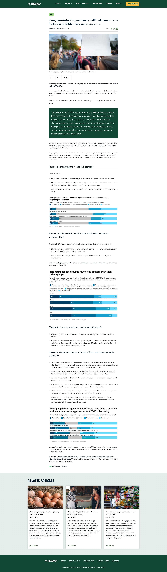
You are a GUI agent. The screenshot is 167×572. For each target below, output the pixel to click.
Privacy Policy (100, 567)
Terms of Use (74, 561)
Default (66, 78)
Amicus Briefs (103, 561)
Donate (109, 4)
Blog (51, 14)
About (57, 4)
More (118, 4)
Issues (67, 4)
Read (50, 466)
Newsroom (97, 4)
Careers (115, 561)
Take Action (133, 4)
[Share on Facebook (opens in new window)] (111, 29)
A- (58, 78)
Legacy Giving (88, 561)
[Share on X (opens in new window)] (114, 29)
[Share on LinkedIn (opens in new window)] (117, 29)
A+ (52, 78)
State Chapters (82, 4)
